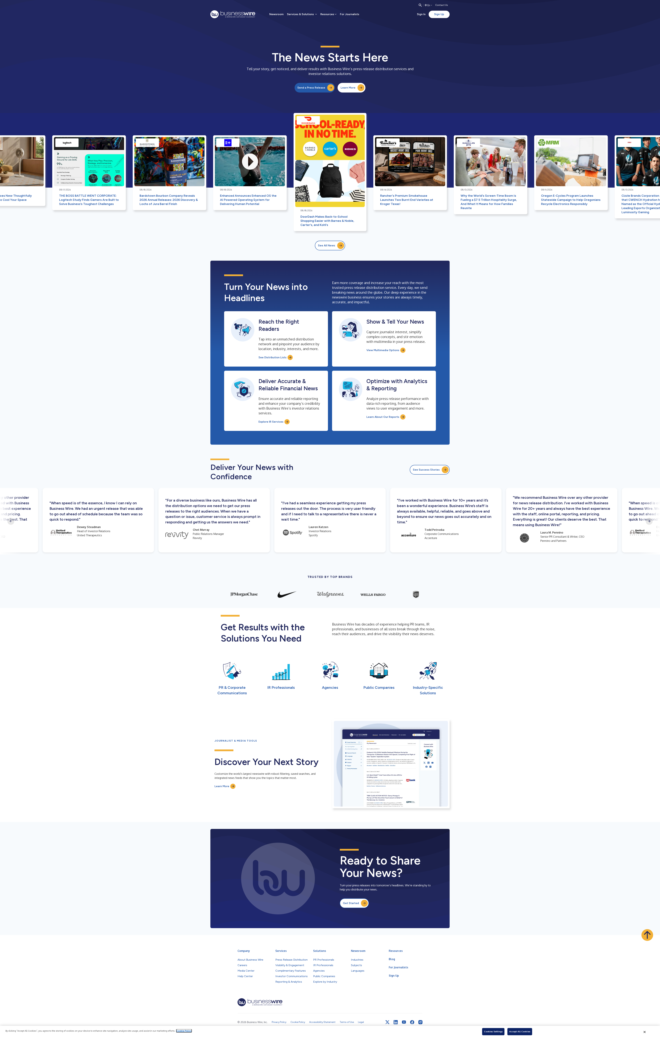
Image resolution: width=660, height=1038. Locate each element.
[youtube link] (404, 1022)
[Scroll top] (647, 935)
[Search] (420, 5)
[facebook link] (412, 1022)
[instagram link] (420, 1022)
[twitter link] (387, 1022)
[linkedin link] (396, 1022)
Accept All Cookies (519, 1031)
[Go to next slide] (649, 521)
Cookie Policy (184, 1030)
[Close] (645, 1032)
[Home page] (232, 14)
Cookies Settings (493, 1031)
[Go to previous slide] (10, 521)
